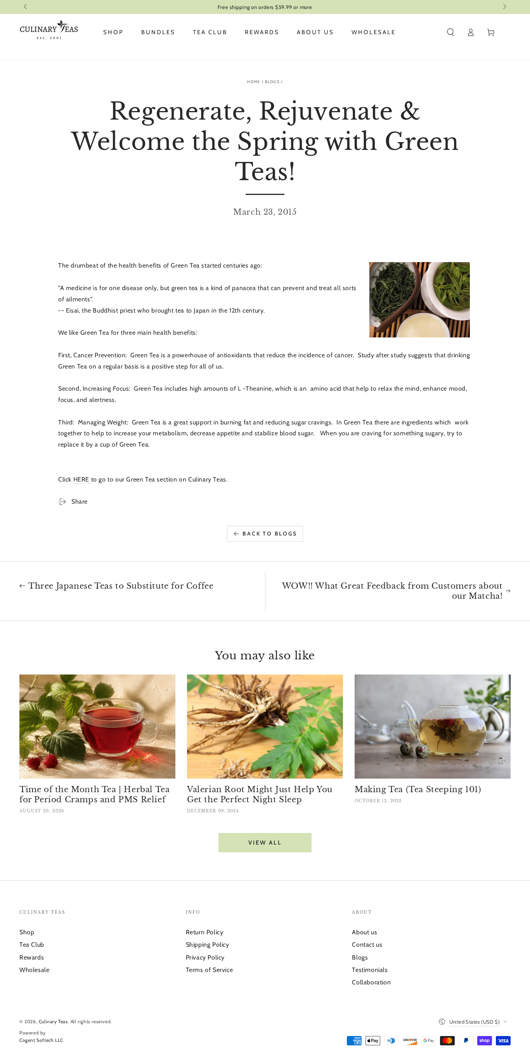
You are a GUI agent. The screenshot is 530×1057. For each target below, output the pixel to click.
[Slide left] (26, 7)
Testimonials (370, 970)
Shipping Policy (207, 944)
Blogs (272, 81)
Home (253, 81)
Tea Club (31, 944)
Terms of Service (209, 970)
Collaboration (371, 982)
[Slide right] (504, 7)
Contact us (367, 944)
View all (265, 842)
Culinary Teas (53, 1021)
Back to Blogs (269, 533)
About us (364, 932)
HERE (82, 479)
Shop (26, 932)
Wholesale (34, 970)
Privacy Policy (205, 957)
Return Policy (204, 932)
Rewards (31, 957)
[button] (450, 32)
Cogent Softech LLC (41, 1040)
